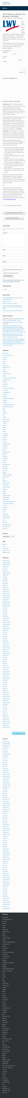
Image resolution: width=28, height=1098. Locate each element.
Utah (4, 520)
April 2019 (5, 614)
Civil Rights (5, 384)
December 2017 (6, 647)
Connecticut (5, 390)
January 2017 (6, 669)
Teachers (5, 505)
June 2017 (5, 659)
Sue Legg (20, 18)
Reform (4, 491)
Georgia (4, 425)
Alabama (5, 359)
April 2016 (5, 688)
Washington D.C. (6, 524)
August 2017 (5, 655)
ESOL (4, 409)
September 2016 (6, 678)
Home (16, 337)
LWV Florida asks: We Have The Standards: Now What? (14, 15)
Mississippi (5, 458)
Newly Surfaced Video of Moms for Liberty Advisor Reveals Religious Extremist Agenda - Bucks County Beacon (13, 327)
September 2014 (6, 727)
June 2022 (5, 579)
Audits (4, 363)
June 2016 (5, 684)
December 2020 (6, 593)
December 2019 (6, 601)
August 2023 (5, 566)
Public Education (6, 487)
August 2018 (5, 630)
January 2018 (6, 645)
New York (5, 470)
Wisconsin (5, 528)
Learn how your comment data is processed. (13, 280)
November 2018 (6, 624)
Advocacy (5, 357)
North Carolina (6, 476)
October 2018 (6, 626)
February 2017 (6, 667)
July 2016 (5, 682)
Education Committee (7, 406)
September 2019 (6, 606)
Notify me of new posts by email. (11, 273)
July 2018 (5, 632)
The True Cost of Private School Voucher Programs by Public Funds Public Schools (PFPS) (12, 307)
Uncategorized (6, 516)
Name (4, 249)
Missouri (5, 460)
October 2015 (6, 700)
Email (4, 255)
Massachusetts (6, 452)
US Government (6, 518)
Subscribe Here (19, 733)
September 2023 (6, 564)
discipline (5, 402)
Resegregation (6, 497)
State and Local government (9, 501)
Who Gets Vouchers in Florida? (10, 303)
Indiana (4, 431)
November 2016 (6, 674)
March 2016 (5, 690)
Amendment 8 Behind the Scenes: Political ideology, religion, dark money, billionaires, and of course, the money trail (14, 330)
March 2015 (5, 715)
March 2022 (5, 583)
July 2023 (5, 568)
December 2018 (6, 622)
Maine (4, 450)
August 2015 (5, 704)
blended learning (6, 367)
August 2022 (5, 575)
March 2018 (5, 641)
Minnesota (5, 456)
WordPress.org (6, 552)
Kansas (4, 437)
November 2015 (6, 698)
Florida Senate (6, 421)
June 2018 (5, 634)
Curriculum (5, 394)
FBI (3, 415)
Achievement (10, 205)
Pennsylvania (6, 485)
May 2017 (5, 661)
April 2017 (5, 663)
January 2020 (6, 599)
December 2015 (6, 696)
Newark (4, 472)
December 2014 (6, 721)
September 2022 (6, 573)
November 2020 (6, 595)
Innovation (5, 433)
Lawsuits (5, 441)
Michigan (5, 454)
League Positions (6, 444)
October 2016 (6, 676)
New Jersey (5, 466)
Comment (5, 233)
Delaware (5, 396)
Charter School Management (9, 378)
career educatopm (7, 373)
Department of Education (8, 398)
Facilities (5, 413)
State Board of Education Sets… (14, 212)
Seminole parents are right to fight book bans (13, 310)
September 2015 (6, 702)
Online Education (6, 483)
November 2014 (6, 723)
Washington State (7, 526)
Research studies (7, 495)
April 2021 (5, 585)
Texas (4, 512)
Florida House (6, 419)
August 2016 (5, 680)
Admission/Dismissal (7, 355)
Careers (4, 376)
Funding (4, 423)
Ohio (4, 479)
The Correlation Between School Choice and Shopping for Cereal (13, 319)
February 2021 (6, 589)
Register (4, 544)
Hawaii (4, 427)
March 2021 (5, 587)
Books (4, 369)
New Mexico (5, 468)
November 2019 (6, 604)
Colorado (5, 386)
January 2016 (6, 694)
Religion (4, 493)
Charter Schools (6, 380)
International (5, 435)
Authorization (6, 365)
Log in (4, 546)
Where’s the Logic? (7, 301)
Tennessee (5, 507)
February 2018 (6, 643)
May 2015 (5, 711)
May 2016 (5, 686)
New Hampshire (6, 464)
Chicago (4, 382)
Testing (19, 205)
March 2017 (5, 665)
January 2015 (6, 719)
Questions (5, 489)
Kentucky (5, 439)
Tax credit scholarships (8, 503)
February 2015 (6, 717)
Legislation (5, 446)
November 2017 (6, 649)
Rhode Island (6, 499)
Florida (15, 205)
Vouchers (5, 522)
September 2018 (6, 628)
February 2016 (6, 692)
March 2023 (5, 571)
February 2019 (6, 618)
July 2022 (5, 577)
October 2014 (6, 725)
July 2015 (5, 707)
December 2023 (6, 562)
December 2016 (6, 671)
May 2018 (5, 636)
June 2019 (5, 610)
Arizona (4, 361)
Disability (5, 400)
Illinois (4, 429)
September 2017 (6, 653)
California (5, 371)
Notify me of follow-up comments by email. (13, 269)
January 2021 (6, 591)
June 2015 (5, 709)
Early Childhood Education (9, 404)
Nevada (4, 462)
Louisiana (5, 448)
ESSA (4, 411)
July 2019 (5, 608)
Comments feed (6, 550)
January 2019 (6, 620)
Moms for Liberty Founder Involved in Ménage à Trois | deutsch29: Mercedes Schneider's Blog (13, 339)
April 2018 (5, 639)
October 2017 (6, 651)
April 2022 (5, 581)
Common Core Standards (8, 388)
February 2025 (6, 560)
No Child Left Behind (7, 474)
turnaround (5, 514)
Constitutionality (6, 392)
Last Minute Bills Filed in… (14, 218)
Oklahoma (5, 481)
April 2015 (5, 713)
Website (4, 261)
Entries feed (5, 548)
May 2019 (5, 612)
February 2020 (6, 597)
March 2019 (5, 616)
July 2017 (5, 657)
